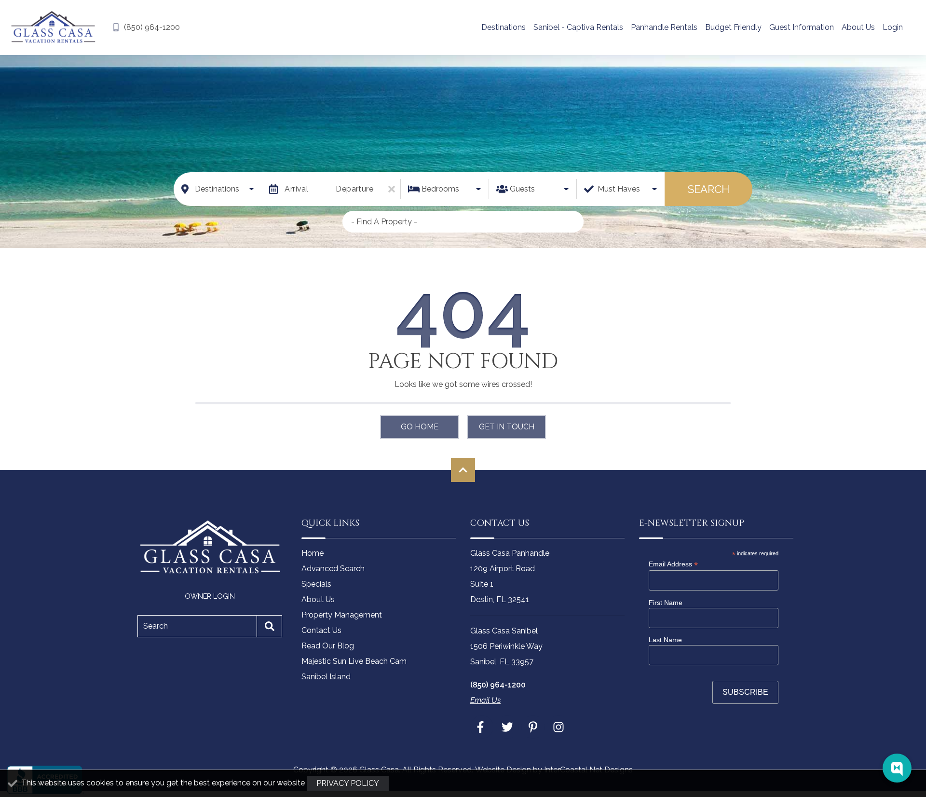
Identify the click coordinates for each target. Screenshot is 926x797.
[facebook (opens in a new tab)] (481, 727)
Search (708, 189)
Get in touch (506, 426)
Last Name (665, 640)
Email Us (485, 700)
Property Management (341, 614)
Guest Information (801, 27)
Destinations (503, 27)
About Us (858, 27)
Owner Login (210, 596)
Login (893, 27)
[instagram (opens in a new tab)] (558, 727)
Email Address (673, 564)
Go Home (419, 426)
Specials (316, 584)
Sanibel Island (326, 676)
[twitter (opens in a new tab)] (507, 727)
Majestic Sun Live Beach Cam (354, 661)
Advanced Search (333, 568)
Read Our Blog (327, 645)
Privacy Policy (347, 783)
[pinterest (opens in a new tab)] (533, 727)
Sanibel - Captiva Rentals (578, 27)
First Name (665, 602)
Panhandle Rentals (664, 27)
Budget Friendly (733, 27)
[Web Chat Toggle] (897, 768)
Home (312, 553)
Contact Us (321, 630)
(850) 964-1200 (498, 684)
